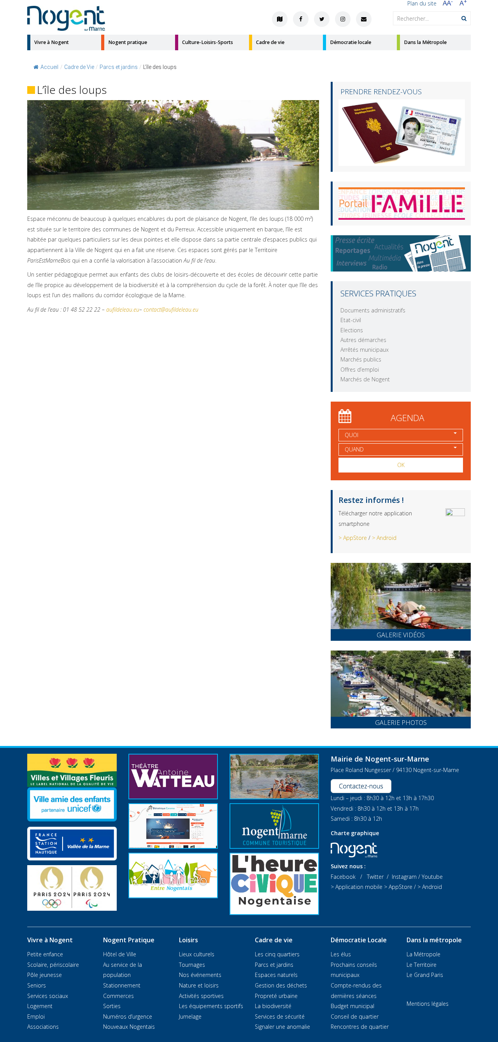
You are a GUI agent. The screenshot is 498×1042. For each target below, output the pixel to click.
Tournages (192, 964)
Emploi (36, 1016)
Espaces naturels (276, 975)
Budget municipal (352, 1006)
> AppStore (352, 537)
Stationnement (121, 985)
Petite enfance (45, 954)
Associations (43, 1026)
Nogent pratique (127, 42)
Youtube (432, 876)
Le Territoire (422, 964)
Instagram (404, 876)
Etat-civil (350, 320)
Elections (351, 330)
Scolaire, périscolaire (53, 964)
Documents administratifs (372, 310)
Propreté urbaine (276, 996)
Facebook (343, 876)
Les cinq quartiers (277, 954)
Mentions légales (428, 1003)
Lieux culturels (196, 954)
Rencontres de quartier (360, 1026)
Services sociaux (47, 996)
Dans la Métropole (425, 42)
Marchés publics (360, 359)
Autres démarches (363, 340)
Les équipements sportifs (211, 1006)
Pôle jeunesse (44, 975)
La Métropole (423, 954)
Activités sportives (201, 996)
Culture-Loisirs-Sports (207, 42)
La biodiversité (273, 1006)
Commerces (118, 996)
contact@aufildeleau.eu (171, 309)
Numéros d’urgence (127, 1016)
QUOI (351, 435)
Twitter (375, 876)
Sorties (112, 1006)
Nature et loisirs (199, 985)
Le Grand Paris (425, 975)
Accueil (49, 67)
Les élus (341, 954)
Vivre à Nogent (51, 42)
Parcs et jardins (274, 964)
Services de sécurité (280, 1016)
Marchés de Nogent (365, 379)
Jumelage (190, 1016)
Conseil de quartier (355, 1016)
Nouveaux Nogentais (129, 1026)
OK (401, 465)
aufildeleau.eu (122, 309)
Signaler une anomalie (282, 1026)
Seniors (36, 985)
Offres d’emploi (359, 369)
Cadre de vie (270, 42)
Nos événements (200, 975)
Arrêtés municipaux (364, 349)
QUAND (354, 449)
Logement (40, 1006)
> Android (384, 537)
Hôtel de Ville (119, 954)
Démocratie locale (350, 42)
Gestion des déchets (281, 985)
